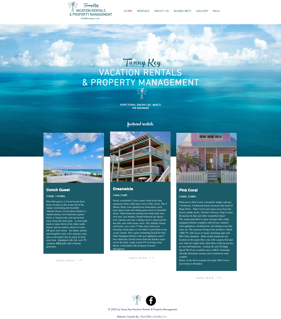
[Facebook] (151, 301)
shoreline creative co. (153, 316)
